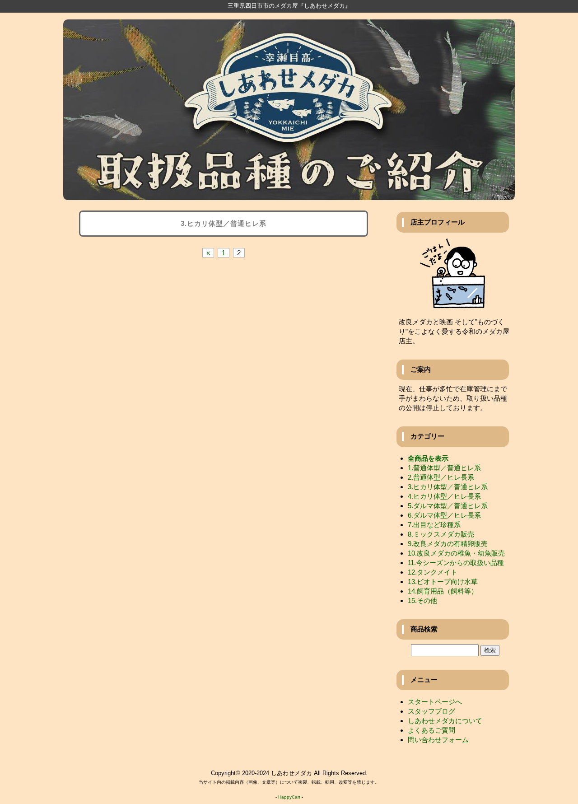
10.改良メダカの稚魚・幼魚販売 (456, 553)
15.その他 (422, 600)
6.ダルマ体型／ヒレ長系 (444, 515)
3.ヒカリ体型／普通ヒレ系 (448, 487)
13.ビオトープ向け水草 (443, 581)
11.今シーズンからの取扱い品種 (456, 562)
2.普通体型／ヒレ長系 (441, 477)
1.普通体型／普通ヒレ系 (444, 468)
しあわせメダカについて (445, 721)
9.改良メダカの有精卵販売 (448, 543)
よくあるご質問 (431, 730)
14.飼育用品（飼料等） (443, 591)
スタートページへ (435, 702)
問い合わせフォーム (438, 739)
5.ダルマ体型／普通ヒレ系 (448, 506)
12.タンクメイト (432, 572)
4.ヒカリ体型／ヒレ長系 (444, 496)
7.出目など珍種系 (434, 524)
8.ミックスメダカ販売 (441, 534)
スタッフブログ (431, 711)
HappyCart (289, 797)
